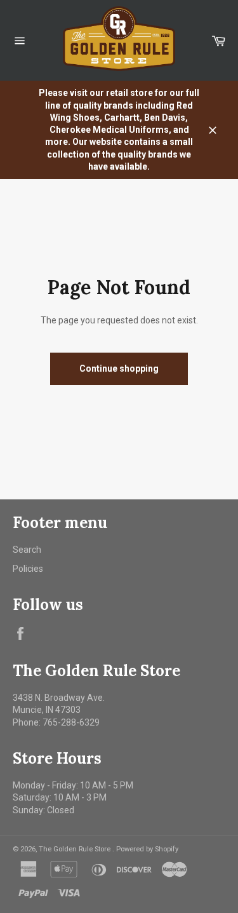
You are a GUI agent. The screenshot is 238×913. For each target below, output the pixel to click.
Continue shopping (119, 368)
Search (27, 549)
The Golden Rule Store (75, 849)
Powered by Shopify (147, 849)
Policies (28, 569)
